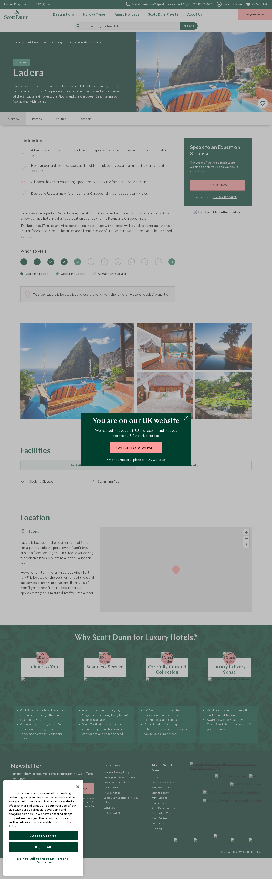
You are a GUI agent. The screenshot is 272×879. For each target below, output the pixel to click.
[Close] (77, 786)
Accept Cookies (43, 835)
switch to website (136, 448)
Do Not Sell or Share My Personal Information (43, 860)
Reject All (43, 847)
